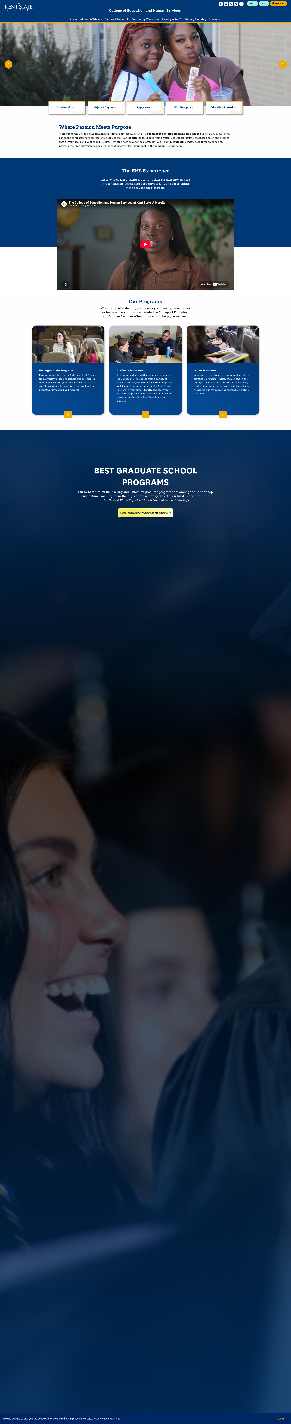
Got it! (280, 1418)
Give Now (279, 3)
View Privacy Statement (107, 1418)
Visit (264, 3)
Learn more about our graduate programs (145, 512)
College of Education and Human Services (145, 10)
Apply (253, 3)
